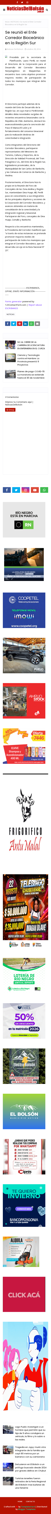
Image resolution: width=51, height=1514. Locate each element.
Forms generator (13, 301)
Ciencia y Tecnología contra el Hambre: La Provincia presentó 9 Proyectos (28, 360)
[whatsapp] (44, 490)
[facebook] (17, 2)
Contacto (30, 1501)
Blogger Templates (27, 1509)
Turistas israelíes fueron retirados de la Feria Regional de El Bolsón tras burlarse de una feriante (30, 1483)
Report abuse (35, 304)
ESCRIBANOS (11, 308)
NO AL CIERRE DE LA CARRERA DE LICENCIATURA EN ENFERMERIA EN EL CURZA (31, 345)
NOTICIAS (15, 22)
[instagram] (27, 2)
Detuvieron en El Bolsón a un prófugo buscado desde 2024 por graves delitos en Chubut (30, 1467)
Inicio (7, 22)
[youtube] (35, 490)
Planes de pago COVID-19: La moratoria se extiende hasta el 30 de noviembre (31, 374)
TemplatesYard (28, 1506)
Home (20, 1501)
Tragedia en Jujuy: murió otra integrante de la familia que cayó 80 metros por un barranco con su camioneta (30, 1452)
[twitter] (22, 2)
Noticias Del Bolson (15, 49)
